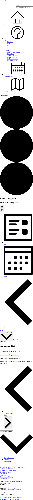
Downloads (3, 473)
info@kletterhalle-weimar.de (12, 489)
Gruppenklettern (12, 57)
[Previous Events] (18, 325)
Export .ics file (8, 461)
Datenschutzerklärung (6, 477)
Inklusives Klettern (12, 59)
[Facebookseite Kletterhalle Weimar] (11, 497)
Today (2, 330)
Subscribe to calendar (6, 431)
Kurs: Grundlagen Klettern (10, 355)
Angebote (6, 50)
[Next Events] (4, 327)
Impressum (3, 475)
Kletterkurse (10, 54)
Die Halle (10, 42)
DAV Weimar (11, 45)
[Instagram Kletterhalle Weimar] (9, 499)
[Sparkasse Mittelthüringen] (8, 470)
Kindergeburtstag (12, 60)
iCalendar (6, 459)
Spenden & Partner (5, 472)
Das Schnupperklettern (14, 52)
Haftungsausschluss (5, 478)
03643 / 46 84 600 (10, 488)
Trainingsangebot (12, 55)
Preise (9, 43)
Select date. (16, 340)
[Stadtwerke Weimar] (6, 469)
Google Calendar (9, 458)
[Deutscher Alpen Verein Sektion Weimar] (12, 467)
